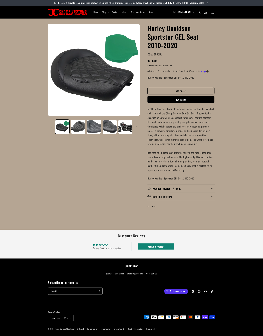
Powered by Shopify (77, 329)
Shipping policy (151, 329)
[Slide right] (136, 126)
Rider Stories (151, 273)
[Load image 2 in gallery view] (78, 127)
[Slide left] (51, 126)
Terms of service (120, 329)
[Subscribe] (99, 291)
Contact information (135, 329)
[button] (105, 12)
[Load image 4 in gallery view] (109, 127)
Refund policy (106, 329)
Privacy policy (92, 329)
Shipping (150, 65)
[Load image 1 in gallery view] (62, 127)
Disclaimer (119, 273)
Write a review (156, 246)
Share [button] (153, 206)
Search (109, 273)
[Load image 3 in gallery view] (94, 127)
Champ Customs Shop (62, 329)
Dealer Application (135, 273)
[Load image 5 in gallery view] (125, 127)
